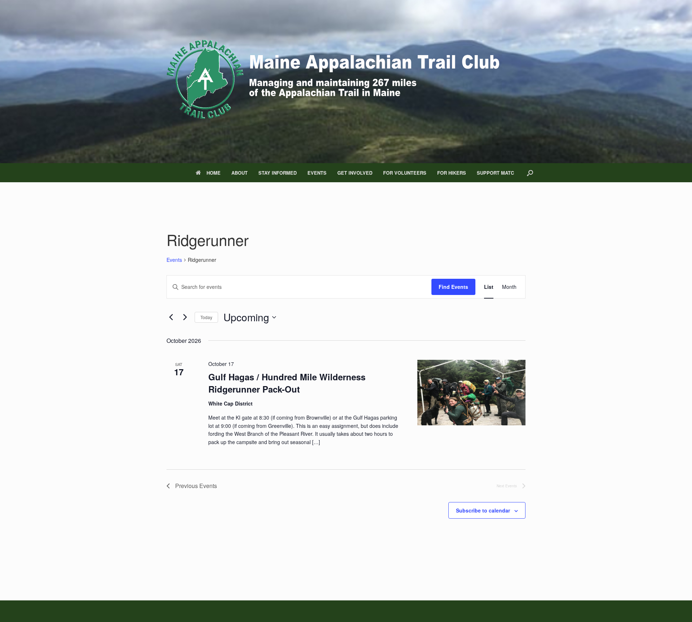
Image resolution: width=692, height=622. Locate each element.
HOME (214, 172)
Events (174, 259)
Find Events (453, 286)
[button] (530, 172)
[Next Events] (185, 317)
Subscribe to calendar (483, 510)
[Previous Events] (171, 317)
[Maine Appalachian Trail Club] (331, 82)
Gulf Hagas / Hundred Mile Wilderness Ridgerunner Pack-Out (286, 383)
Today (206, 317)
